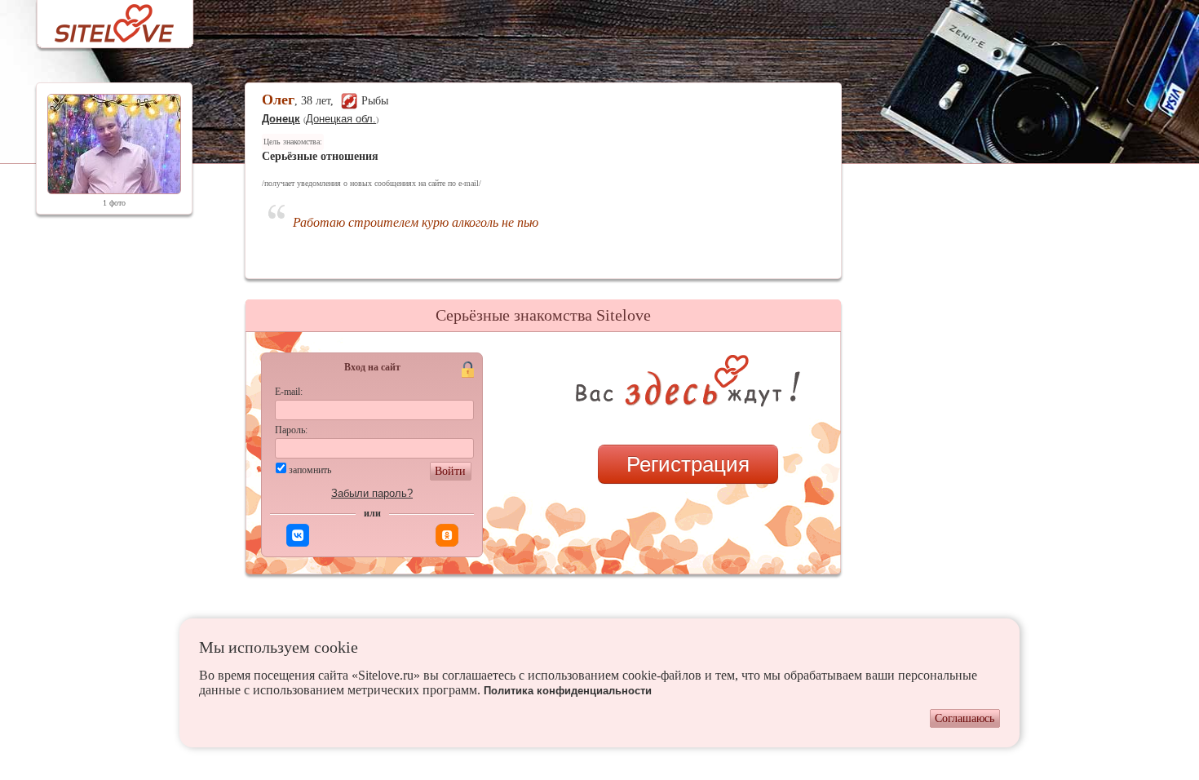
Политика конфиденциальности (568, 691)
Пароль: (291, 430)
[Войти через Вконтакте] (297, 535)
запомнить (310, 470)
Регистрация (688, 464)
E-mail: (289, 391)
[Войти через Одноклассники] (447, 535)
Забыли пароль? (372, 493)
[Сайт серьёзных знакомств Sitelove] (101, 19)
